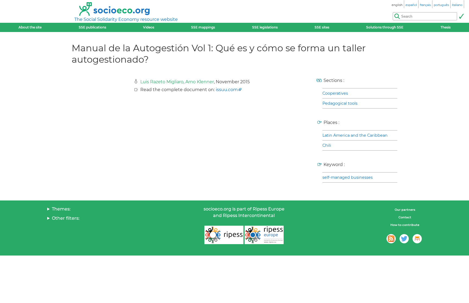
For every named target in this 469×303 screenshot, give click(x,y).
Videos (148, 27)
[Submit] (461, 16)
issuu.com (227, 89)
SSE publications (92, 27)
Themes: (61, 209)
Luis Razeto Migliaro (161, 81)
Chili (326, 145)
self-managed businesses (347, 177)
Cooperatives (335, 93)
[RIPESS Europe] (264, 235)
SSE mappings (203, 27)
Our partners (405, 210)
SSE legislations (265, 27)
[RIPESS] (223, 235)
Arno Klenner (199, 81)
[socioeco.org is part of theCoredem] (417, 238)
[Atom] (391, 238)
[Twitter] (404, 238)
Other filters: (66, 218)
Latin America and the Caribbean (355, 135)
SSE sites (322, 27)
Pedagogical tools (339, 103)
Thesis (446, 27)
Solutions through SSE (384, 27)
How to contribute (404, 225)
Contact (404, 217)
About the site (30, 27)
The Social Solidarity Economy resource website (126, 19)
